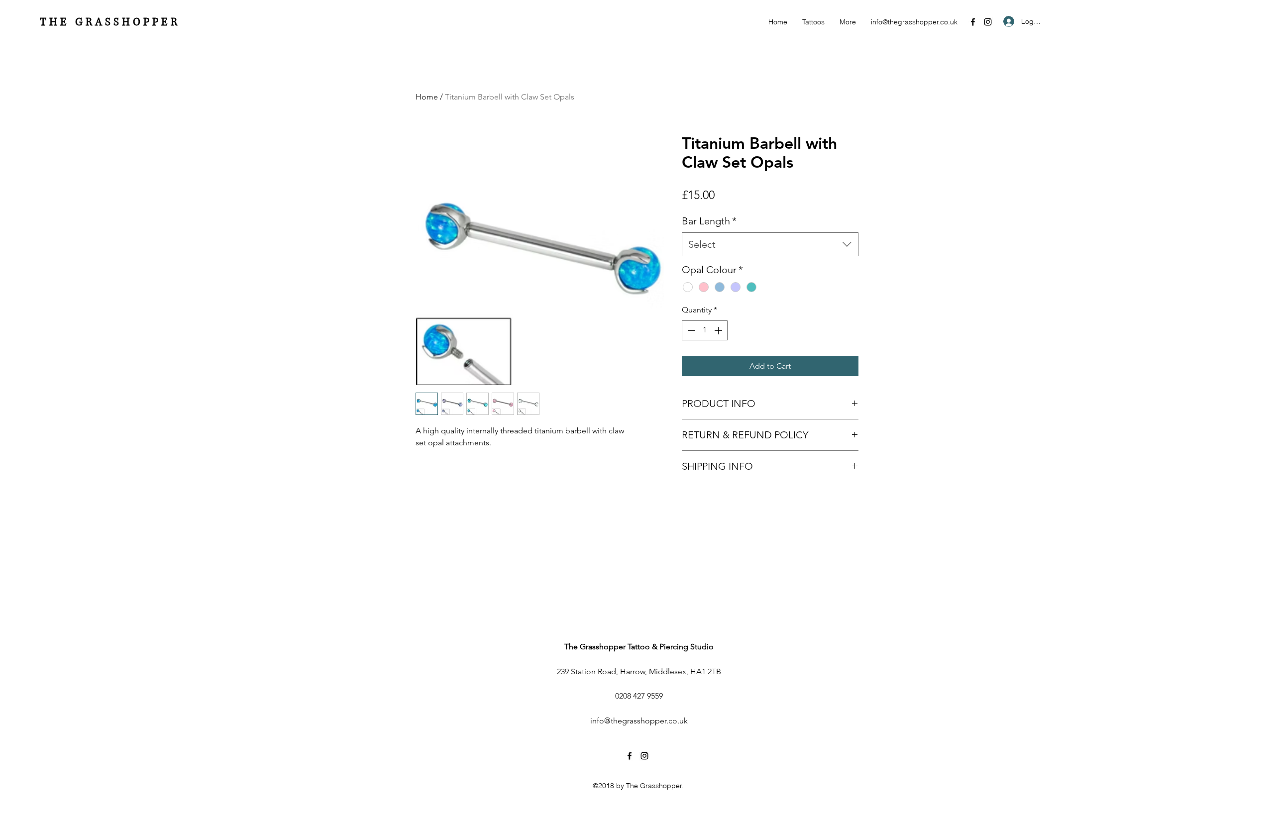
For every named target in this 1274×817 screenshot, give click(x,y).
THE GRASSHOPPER (110, 22)
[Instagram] (988, 22)
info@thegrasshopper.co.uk (914, 21)
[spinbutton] (704, 330)
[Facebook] (973, 22)
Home (427, 97)
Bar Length (709, 221)
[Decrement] (690, 330)
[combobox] (770, 244)
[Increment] (719, 330)
